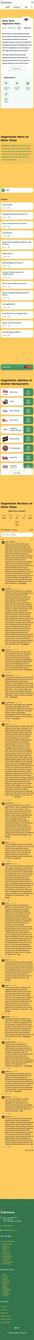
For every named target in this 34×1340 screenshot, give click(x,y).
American (6, 1280)
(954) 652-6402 (8, 1226)
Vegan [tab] (7, 190)
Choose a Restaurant (8, 1241)
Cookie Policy (5, 1322)
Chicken (5, 1292)
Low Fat (5, 1260)
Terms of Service (6, 1319)
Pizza (4, 1285)
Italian (5, 1278)
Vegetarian (6, 1248)
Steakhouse (7, 1290)
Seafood (6, 1281)
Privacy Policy (5, 1316)
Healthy (5, 1295)
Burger (5, 1287)
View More (17, 473)
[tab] (8, 7)
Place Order (6, 367)
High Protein (7, 1256)
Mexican (6, 1276)
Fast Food (6, 1288)
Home (4, 28)
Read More (16, 69)
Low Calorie (7, 1255)
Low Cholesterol (8, 1262)
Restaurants (12, 28)
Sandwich (6, 1283)
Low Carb (6, 1251)
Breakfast (6, 1294)
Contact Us (4, 1310)
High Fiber (6, 1264)
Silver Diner (19, 27)
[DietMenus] (6, 2)
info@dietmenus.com (10, 1230)
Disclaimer (4, 1313)
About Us (4, 1307)
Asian (4, 1274)
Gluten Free (7, 1253)
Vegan (5, 1246)
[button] (31, 7)
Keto (4, 1249)
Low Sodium (7, 1258)
